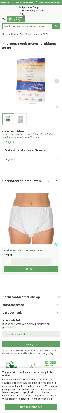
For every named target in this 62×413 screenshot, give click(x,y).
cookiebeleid (45, 398)
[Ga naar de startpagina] (34, 10)
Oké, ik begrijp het (31, 407)
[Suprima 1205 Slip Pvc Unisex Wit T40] (31, 218)
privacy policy (47, 353)
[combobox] (27, 26)
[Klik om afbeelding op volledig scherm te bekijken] (31, 81)
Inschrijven (31, 344)
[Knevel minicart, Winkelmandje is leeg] (10, 19)
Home (5, 34)
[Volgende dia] (56, 180)
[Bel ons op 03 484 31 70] (3, 19)
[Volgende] (56, 81)
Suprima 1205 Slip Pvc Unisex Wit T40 (23, 250)
